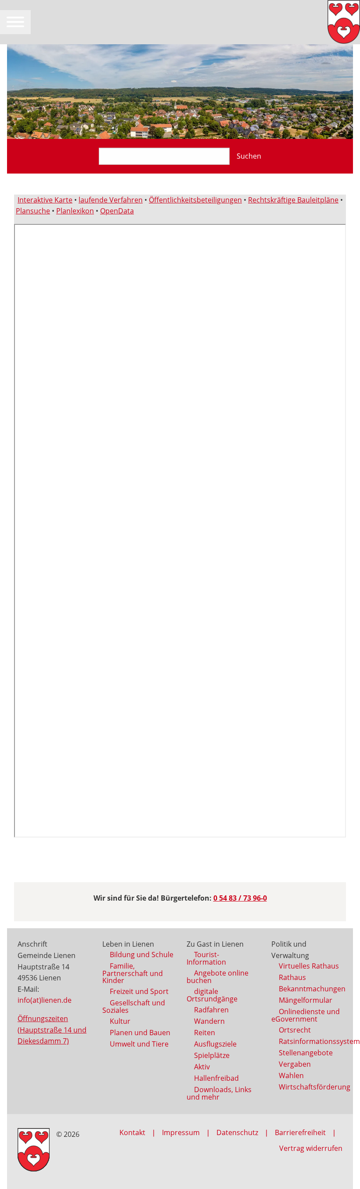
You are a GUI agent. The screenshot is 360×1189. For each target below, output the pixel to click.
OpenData (117, 211)
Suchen (249, 156)
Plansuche (33, 211)
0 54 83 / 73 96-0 (240, 898)
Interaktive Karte (45, 200)
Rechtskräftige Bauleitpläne (293, 200)
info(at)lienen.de (45, 1000)
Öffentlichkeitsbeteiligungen (195, 200)
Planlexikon (75, 211)
